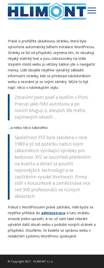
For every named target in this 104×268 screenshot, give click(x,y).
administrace (53, 212)
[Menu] (89, 10)
